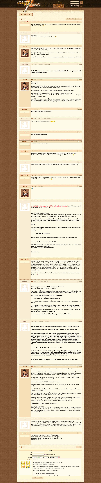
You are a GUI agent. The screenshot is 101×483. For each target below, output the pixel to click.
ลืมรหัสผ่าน (80, 6)
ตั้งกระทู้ (79, 18)
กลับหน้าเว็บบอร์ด (70, 18)
